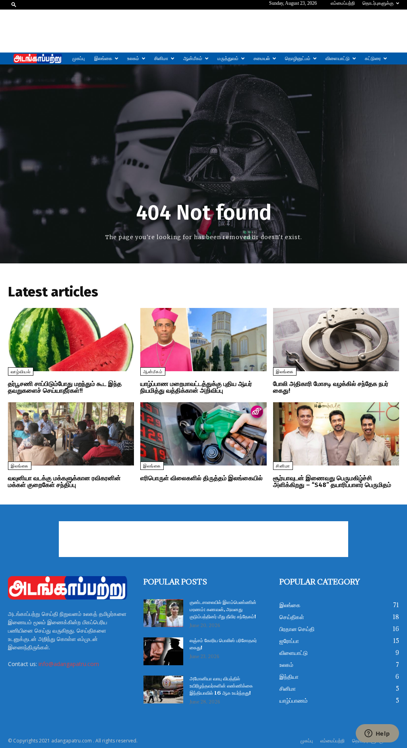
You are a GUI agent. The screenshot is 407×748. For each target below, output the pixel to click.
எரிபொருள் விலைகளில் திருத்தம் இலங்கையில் (201, 478)
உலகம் (133, 58)
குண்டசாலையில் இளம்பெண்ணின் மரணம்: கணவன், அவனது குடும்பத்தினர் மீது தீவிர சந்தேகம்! (223, 609)
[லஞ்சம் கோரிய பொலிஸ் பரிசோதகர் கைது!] (163, 651)
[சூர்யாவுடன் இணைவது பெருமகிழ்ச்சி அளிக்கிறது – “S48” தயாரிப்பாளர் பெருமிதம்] (336, 434)
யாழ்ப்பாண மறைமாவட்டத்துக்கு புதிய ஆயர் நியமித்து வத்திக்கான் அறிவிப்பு (196, 387)
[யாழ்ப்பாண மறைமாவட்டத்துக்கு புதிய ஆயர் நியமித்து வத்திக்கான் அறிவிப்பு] (203, 339)
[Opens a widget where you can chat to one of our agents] (377, 734)
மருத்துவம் (227, 58)
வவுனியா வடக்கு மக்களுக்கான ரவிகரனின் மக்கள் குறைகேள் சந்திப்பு (64, 481)
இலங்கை (103, 58)
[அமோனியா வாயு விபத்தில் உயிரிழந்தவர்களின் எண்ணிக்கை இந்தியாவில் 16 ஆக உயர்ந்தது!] (163, 689)
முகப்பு (78, 58)
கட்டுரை (373, 58)
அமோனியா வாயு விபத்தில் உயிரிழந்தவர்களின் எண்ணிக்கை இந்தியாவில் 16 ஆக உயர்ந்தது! (221, 686)
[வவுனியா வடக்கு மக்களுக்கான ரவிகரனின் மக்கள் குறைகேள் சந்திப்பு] (71, 434)
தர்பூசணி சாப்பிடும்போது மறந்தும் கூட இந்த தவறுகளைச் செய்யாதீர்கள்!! (65, 387)
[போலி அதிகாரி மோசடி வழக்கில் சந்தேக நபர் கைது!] (336, 339)
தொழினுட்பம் (297, 58)
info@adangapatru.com (69, 664)
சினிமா (161, 58)
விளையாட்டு (338, 58)
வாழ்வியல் (21, 371)
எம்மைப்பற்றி (343, 3)
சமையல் (262, 58)
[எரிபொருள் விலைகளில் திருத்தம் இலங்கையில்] (203, 434)
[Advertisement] (203, 31)
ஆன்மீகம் (192, 58)
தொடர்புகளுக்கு (377, 3)
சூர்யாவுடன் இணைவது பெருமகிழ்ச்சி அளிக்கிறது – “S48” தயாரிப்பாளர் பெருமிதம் (332, 481)
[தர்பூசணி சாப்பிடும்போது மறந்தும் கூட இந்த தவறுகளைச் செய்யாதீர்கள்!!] (71, 339)
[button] (14, 4)
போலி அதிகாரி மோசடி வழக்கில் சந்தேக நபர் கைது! (330, 387)
